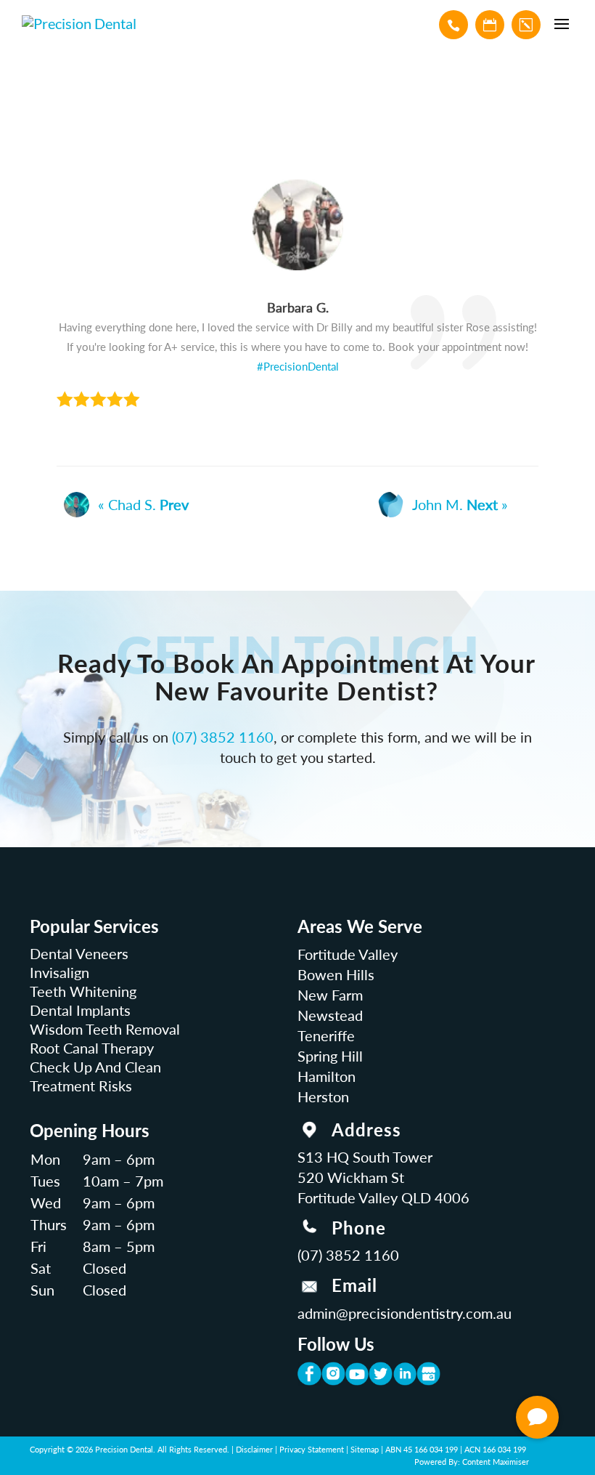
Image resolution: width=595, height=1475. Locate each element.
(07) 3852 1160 (223, 736)
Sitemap (364, 1449)
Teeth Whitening (83, 991)
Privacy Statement (311, 1449)
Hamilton (327, 1076)
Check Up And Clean (95, 1066)
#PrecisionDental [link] (298, 366)
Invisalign (59, 972)
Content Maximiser (495, 1461)
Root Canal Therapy (92, 1047)
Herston (323, 1096)
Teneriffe (326, 1035)
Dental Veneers (79, 953)
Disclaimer (254, 1449)
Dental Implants (80, 1010)
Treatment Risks (81, 1085)
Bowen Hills (336, 974)
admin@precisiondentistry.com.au (405, 1313)
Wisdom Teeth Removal (105, 1029)
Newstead (330, 1015)
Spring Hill (330, 1055)
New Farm (330, 994)
